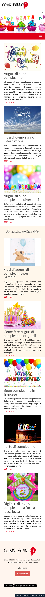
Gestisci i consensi (37, 595)
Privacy (18, 595)
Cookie (25, 595)
